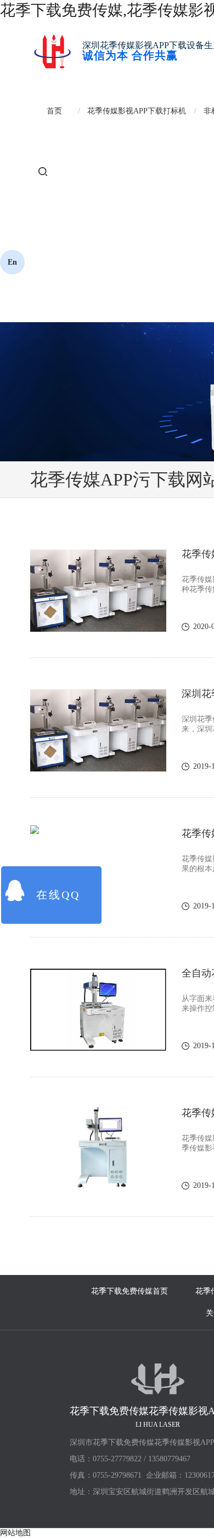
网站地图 (15, 1533)
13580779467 (169, 1459)
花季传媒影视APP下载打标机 (136, 111)
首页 (54, 111)
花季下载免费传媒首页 (129, 1291)
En (12, 262)
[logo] (52, 51)
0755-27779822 (117, 1459)
